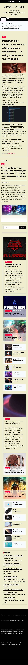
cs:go (15, 558)
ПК (8, 592)
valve (19, 581)
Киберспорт (8, 261)
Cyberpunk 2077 (8, 560)
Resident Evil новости (10, 579)
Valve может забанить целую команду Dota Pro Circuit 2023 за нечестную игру (13, 338)
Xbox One (16, 584)
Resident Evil (15, 571)
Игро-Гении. (14, 7)
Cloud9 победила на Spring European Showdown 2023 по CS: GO (14, 314)
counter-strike (8, 558)
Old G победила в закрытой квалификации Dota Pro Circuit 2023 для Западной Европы (18, 386)
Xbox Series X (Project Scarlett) (13, 589)
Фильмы (14, 594)
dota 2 (18, 560)
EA (21, 560)
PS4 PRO (5, 571)
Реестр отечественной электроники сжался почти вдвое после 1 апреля (17, 544)
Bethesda (10, 555)
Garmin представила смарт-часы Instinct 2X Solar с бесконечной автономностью (18, 517)
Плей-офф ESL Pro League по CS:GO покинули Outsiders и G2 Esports (18, 380)
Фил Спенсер (7, 594)
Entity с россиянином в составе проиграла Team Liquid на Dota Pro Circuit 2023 (18, 366)
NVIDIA (16, 566)
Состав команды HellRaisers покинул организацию (13, 265)
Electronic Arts (8, 563)
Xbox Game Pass (7, 584)
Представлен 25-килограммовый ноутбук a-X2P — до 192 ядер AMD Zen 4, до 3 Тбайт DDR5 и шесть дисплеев (18, 537)
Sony (19, 579)
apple (5, 555)
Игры (4, 592)
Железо (7, 419)
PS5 (9, 571)
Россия (11, 592)
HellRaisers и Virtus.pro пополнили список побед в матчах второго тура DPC (18, 373)
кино (5, 597)
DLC (15, 560)
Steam (23, 579)
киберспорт (21, 594)
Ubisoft (15, 581)
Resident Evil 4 (7, 573)
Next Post (4, 161)
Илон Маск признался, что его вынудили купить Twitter (18, 503)
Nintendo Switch (8, 566)
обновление (11, 597)
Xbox (4, 36)
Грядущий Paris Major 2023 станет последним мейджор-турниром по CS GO (18, 359)
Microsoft (17, 563)
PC (19, 566)
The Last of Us (7, 581)
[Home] (3, 19)
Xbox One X (6, 587)
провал (22, 600)
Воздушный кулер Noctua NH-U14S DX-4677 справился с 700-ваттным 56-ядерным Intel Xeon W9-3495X (14, 471)
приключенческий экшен (11, 600)
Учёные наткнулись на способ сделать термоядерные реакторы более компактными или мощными (14, 423)
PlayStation (7, 568)
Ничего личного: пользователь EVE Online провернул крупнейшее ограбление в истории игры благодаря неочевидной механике (14, 495)
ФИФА (16, 592)
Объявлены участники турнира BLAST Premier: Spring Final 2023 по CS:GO (18, 346)
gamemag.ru (11, 153)
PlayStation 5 (15, 568)
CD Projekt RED (18, 555)
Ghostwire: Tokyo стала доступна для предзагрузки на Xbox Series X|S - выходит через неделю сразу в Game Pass (13, 173)
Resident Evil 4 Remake (10, 576)
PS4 (21, 568)
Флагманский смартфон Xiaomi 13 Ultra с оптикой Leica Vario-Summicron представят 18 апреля (18, 530)
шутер (5, 602)
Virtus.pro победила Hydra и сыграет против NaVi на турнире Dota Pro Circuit (18, 353)
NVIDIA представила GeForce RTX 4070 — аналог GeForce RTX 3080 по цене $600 (18, 510)
